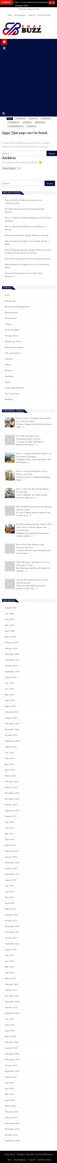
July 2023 (9, 822)
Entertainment (11, 312)
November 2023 (12, 799)
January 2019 (11, 1117)
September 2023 (12, 810)
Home (10, 15)
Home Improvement (14, 347)
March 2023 (10, 845)
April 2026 (10, 631)
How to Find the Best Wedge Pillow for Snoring (27, 235)
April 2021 (10, 973)
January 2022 (11, 920)
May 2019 (9, 1094)
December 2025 (12, 654)
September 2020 (12, 1013)
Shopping (9, 376)
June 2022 (9, 892)
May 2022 (9, 897)
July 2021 (9, 955)
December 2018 (12, 1123)
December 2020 (12, 996)
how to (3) (40, 122)
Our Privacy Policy (44, 15)
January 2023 (11, 857)
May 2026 (9, 625)
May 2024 (9, 764)
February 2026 (11, 642)
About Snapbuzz (20, 15)
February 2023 (11, 851)
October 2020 (11, 1007)
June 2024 (9, 758)
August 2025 (11, 677)
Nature (8, 365)
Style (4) (33, 118)
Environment (11, 318)
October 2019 (11, 1065)
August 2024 (11, 747)
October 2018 (11, 1135)
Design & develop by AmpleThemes (35, 1154)
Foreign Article (12, 336)
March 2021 (10, 978)
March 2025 (10, 706)
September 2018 (12, 1141)
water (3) (27, 122)
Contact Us (32, 15)
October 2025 (11, 666)
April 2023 (10, 839)
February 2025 (11, 712)
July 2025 (9, 683)
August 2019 (11, 1077)
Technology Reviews (14, 388)
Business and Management (17, 307)
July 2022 (9, 886)
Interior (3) (14, 122)
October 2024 (11, 735)
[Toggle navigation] (4, 48)
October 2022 (11, 868)
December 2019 (12, 1054)
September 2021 (12, 944)
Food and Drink (12, 330)
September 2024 (12, 741)
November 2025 (12, 660)
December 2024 (12, 724)
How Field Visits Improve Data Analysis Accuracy (28, 259)
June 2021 (9, 961)
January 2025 (11, 718)
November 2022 (12, 863)
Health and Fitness (13, 341)
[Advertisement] (28, 80)
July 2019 (9, 1083)
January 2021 (11, 990)
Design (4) (46, 118)
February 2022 (11, 915)
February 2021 (11, 984)
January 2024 (11, 787)
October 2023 (11, 805)
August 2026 (11, 608)
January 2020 (11, 1048)
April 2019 (10, 1100)
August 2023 (11, 816)
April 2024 (10, 770)
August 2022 (11, 880)
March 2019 (10, 1106)
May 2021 (9, 967)
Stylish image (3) (16, 126)
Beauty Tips (10, 301)
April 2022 (10, 903)
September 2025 (12, 671)
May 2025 (9, 695)
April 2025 (10, 700)
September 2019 (12, 1071)
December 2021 (12, 926)
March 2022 (10, 909)
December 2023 (12, 793)
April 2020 (10, 1031)
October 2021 (11, 938)
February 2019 (11, 1112)
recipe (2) (32, 126)
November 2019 (12, 1059)
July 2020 (9, 1019)
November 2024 (12, 729)
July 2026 (9, 614)
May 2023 (9, 834)
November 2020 (12, 1002)
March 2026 (10, 637)
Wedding (9, 399)
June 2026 (9, 619)
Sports (8, 382)
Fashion (8, 324)
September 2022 (12, 874)
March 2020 (10, 1036)
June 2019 (9, 1088)
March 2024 (10, 776)
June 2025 (9, 689)
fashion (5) (21, 118)
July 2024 (9, 753)
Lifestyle (9, 359)
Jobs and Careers (12, 353)
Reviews (9, 370)
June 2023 (9, 828)
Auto (7, 295)
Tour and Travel (12, 394)
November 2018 (12, 1129)
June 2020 (9, 1025)
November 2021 (12, 932)
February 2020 (11, 1042)
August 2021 (11, 949)
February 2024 (11, 781)
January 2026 (11, 648)
